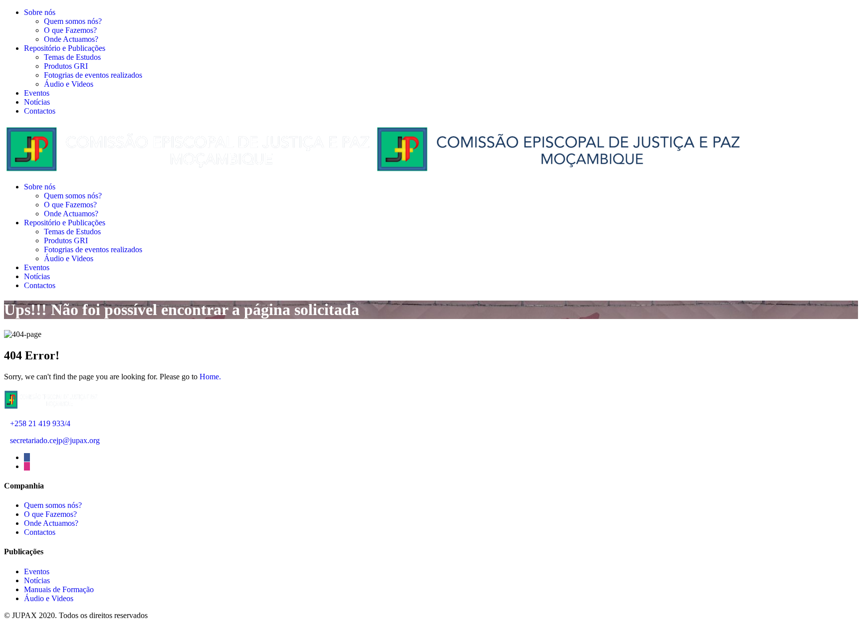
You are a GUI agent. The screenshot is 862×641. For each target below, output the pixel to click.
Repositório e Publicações (64, 48)
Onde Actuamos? (71, 39)
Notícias (37, 102)
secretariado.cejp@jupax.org (55, 440)
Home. (210, 376)
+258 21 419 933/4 (40, 423)
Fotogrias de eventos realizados (93, 75)
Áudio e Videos (68, 84)
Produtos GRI (66, 66)
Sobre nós (39, 12)
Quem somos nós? (73, 21)
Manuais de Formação (59, 589)
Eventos (36, 93)
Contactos (39, 111)
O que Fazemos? (70, 30)
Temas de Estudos (72, 57)
